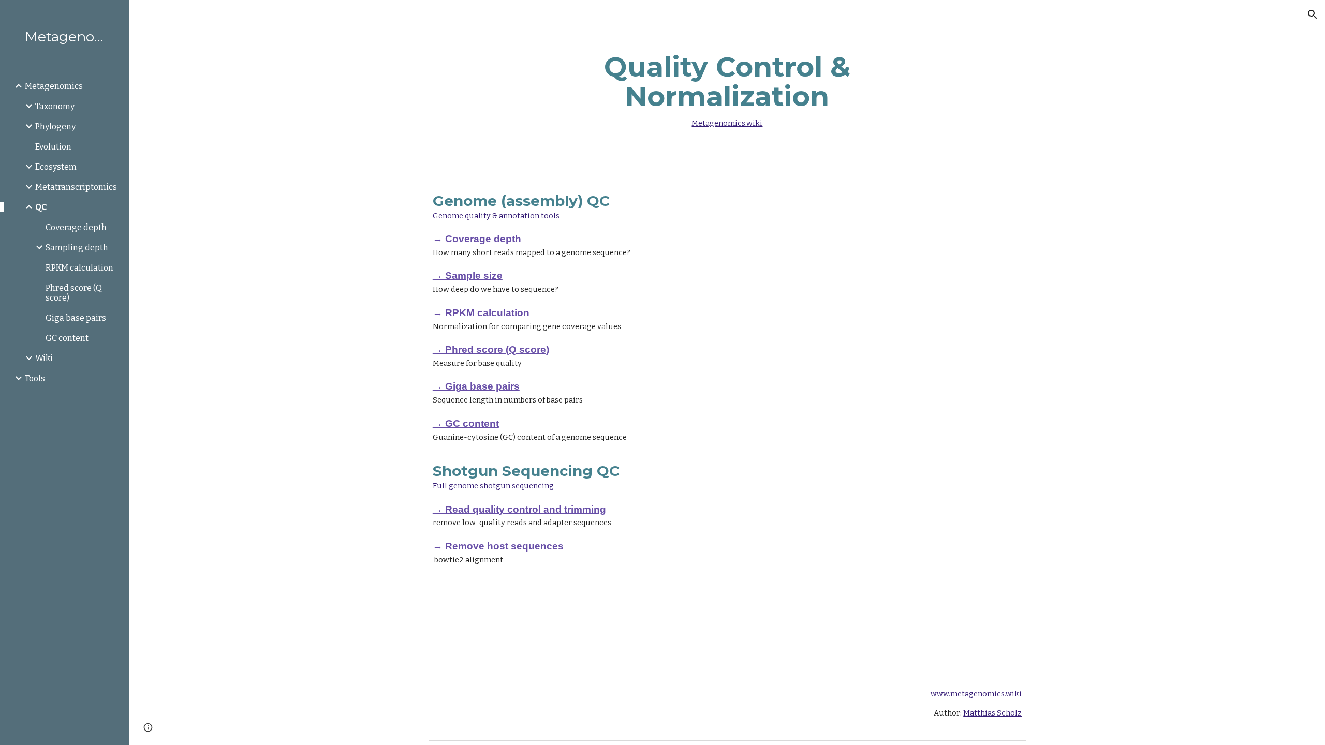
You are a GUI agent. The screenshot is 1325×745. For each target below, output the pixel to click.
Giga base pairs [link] (76, 318)
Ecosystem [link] (56, 167)
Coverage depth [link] (76, 227)
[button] (1312, 14)
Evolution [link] (53, 147)
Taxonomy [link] (55, 106)
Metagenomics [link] (54, 86)
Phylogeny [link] (55, 126)
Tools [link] (35, 378)
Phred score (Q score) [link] (74, 293)
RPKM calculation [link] (79, 268)
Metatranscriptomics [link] (76, 187)
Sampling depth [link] (77, 247)
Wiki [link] (44, 358)
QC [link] (41, 207)
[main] (727, 87)
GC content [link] (67, 338)
